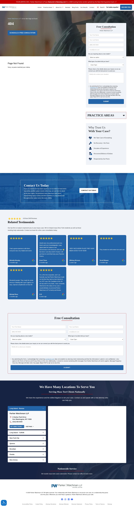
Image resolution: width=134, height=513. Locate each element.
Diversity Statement (77, 504)
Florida (12, 454)
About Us (59, 7)
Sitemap (109, 504)
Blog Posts (75, 7)
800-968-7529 (126, 7)
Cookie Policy (39, 504)
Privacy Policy (89, 504)
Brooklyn (13, 449)
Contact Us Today (88, 190)
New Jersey (14, 460)
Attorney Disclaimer (51, 504)
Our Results (84, 7)
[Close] (132, 2)
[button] (101, 7)
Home (39, 7)
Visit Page (29, 426)
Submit (106, 101)
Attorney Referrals (64, 504)
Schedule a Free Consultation (22, 33)
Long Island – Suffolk (17, 432)
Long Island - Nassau (17, 408)
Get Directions (16, 426)
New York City (14, 438)
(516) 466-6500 (17, 422)
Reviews (67, 7)
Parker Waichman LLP (14, 18)
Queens (12, 443)
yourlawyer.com (94, 87)
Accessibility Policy (27, 504)
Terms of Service (100, 504)
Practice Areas (47, 7)
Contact (91, 7)
